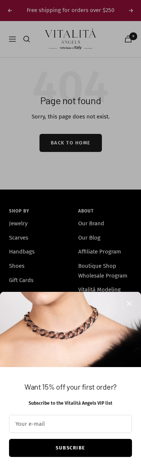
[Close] (129, 303)
